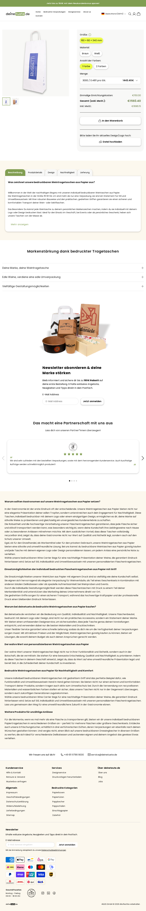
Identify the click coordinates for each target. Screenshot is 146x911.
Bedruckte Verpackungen (54, 12)
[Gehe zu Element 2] (15, 101)
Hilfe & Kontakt (13, 772)
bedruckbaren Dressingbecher (100, 730)
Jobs (100, 781)
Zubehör (56, 815)
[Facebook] (54, 893)
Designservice (74, 12)
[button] (143, 458)
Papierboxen (58, 792)
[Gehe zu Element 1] (6, 101)
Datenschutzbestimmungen (53, 850)
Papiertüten (58, 797)
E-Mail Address (50, 394)
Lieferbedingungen (15, 810)
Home (38, 12)
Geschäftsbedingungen (18, 797)
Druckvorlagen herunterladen (67, 777)
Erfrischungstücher (29, 727)
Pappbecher (58, 801)
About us (87, 12)
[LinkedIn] (48, 893)
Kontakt (39, 16)
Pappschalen (58, 806)
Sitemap (10, 815)
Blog (100, 777)
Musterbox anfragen (16, 781)
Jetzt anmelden (92, 401)
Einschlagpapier (60, 810)
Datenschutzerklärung (17, 801)
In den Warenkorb (112, 120)
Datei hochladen (112, 141)
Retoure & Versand (15, 777)
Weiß (97, 53)
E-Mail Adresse (13, 840)
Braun (85, 53)
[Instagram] (43, 893)
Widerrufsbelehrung (16, 806)
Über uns (102, 772)
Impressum (12, 792)
